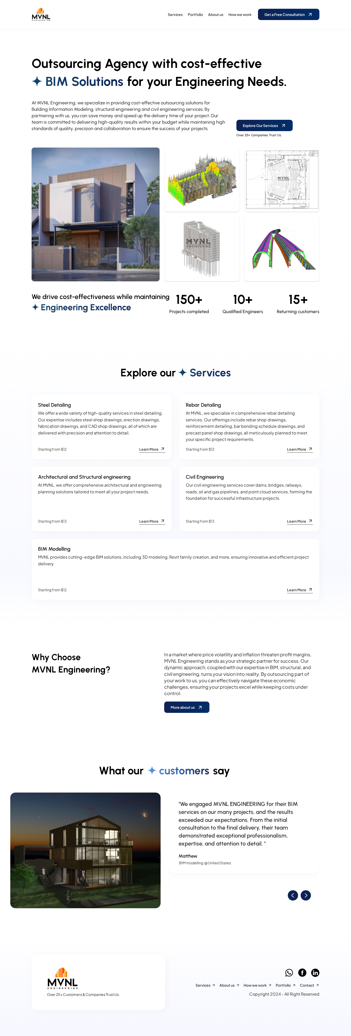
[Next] (306, 895)
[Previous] (293, 895)
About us (215, 14)
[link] (66, 14)
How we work (240, 14)
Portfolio (195, 14)
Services (175, 14)
